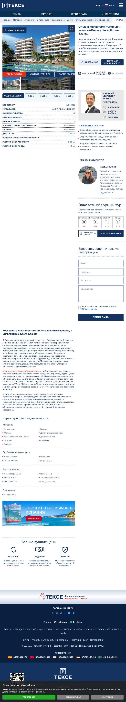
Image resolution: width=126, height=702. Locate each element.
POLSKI (89, 629)
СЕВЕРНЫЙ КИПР (61, 646)
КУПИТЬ (16, 14)
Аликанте (29, 20)
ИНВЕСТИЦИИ (110, 14)
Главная (6, 20)
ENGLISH (8, 629)
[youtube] (69, 613)
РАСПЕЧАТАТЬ (118, 73)
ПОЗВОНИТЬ (113, 107)
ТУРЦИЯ (47, 646)
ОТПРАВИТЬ (101, 317)
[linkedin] (65, 613)
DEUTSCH (67, 629)
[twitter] (57, 613)
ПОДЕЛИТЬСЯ (88, 73)
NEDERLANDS (113, 629)
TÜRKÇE (50, 629)
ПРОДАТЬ (47, 14)
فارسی (63, 633)
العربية (41, 629)
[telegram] (73, 613)
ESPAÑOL (78, 629)
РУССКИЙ (31, 629)
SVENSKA (99, 629)
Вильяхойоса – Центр (62, 20)
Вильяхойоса (43, 20)
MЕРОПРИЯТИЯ (96, 640)
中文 (58, 629)
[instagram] (61, 613)
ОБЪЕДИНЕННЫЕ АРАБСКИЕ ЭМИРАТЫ (87, 646)
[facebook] (53, 613)
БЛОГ (85, 640)
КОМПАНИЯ (76, 640)
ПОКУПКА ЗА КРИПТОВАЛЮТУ (112, 62)
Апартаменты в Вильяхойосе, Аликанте (21, 371)
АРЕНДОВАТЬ (78, 14)
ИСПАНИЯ (38, 646)
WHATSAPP (113, 117)
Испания (17, 20)
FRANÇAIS (19, 629)
